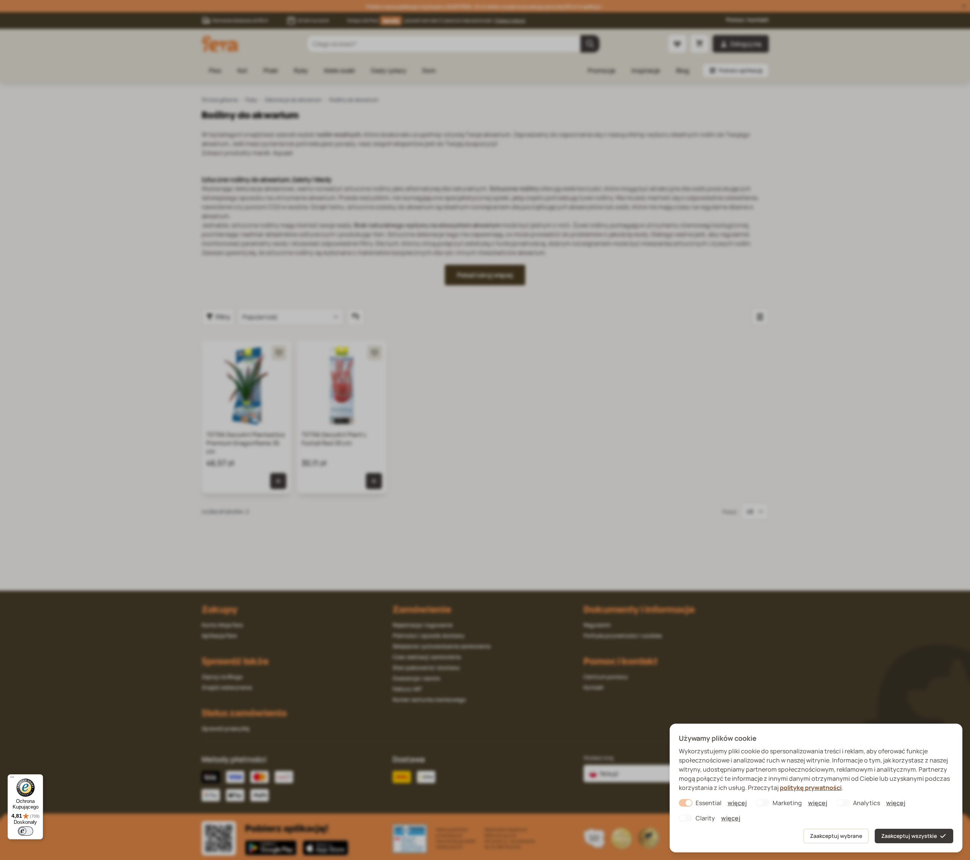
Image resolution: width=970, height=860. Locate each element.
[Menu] (12, 778)
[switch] (25, 831)
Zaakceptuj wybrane (836, 835)
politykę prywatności (811, 787)
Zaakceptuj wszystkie (909, 835)
